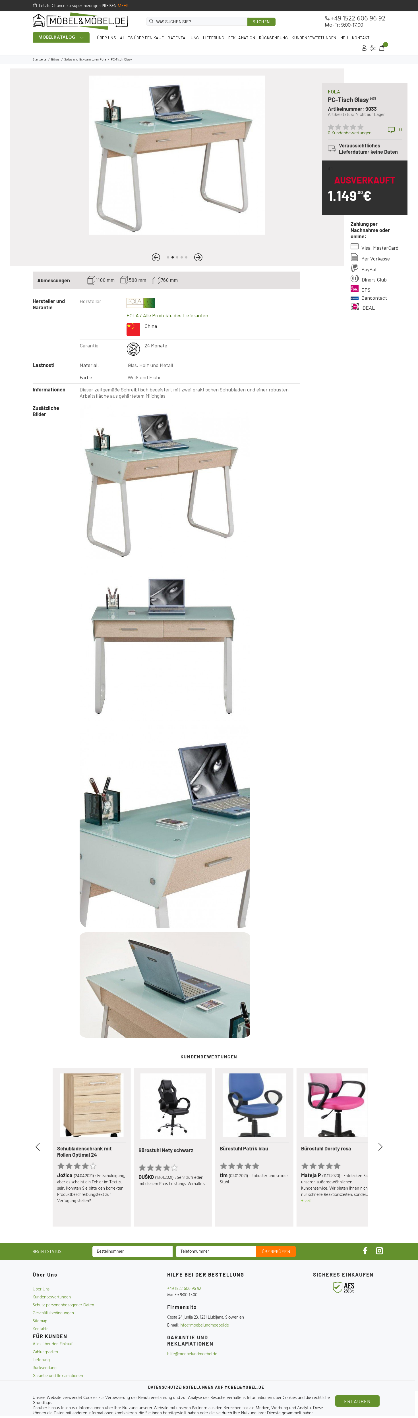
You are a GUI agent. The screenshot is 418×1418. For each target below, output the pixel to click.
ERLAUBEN (357, 1401)
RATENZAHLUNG (183, 37)
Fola (334, 91)
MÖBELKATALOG (56, 37)
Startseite (39, 59)
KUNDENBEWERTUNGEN (314, 37)
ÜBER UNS (106, 37)
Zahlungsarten (45, 1352)
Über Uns (41, 1289)
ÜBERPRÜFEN (276, 1251)
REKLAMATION (241, 37)
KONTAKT (361, 37)
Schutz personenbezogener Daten (63, 1305)
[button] (156, 257)
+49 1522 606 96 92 (357, 18)
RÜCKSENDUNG (273, 37)
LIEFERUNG (213, 37)
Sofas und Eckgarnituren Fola (85, 59)
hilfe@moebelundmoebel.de (192, 1354)
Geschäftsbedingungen (53, 1313)
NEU (344, 37)
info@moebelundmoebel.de (204, 1325)
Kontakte (41, 1329)
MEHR (123, 6)
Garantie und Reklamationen (58, 1376)
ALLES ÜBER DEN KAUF (142, 37)
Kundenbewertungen (52, 1297)
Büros (55, 59)
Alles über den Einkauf (53, 1344)
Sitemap (40, 1321)
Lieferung (41, 1360)
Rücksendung (45, 1368)
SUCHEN (261, 22)
